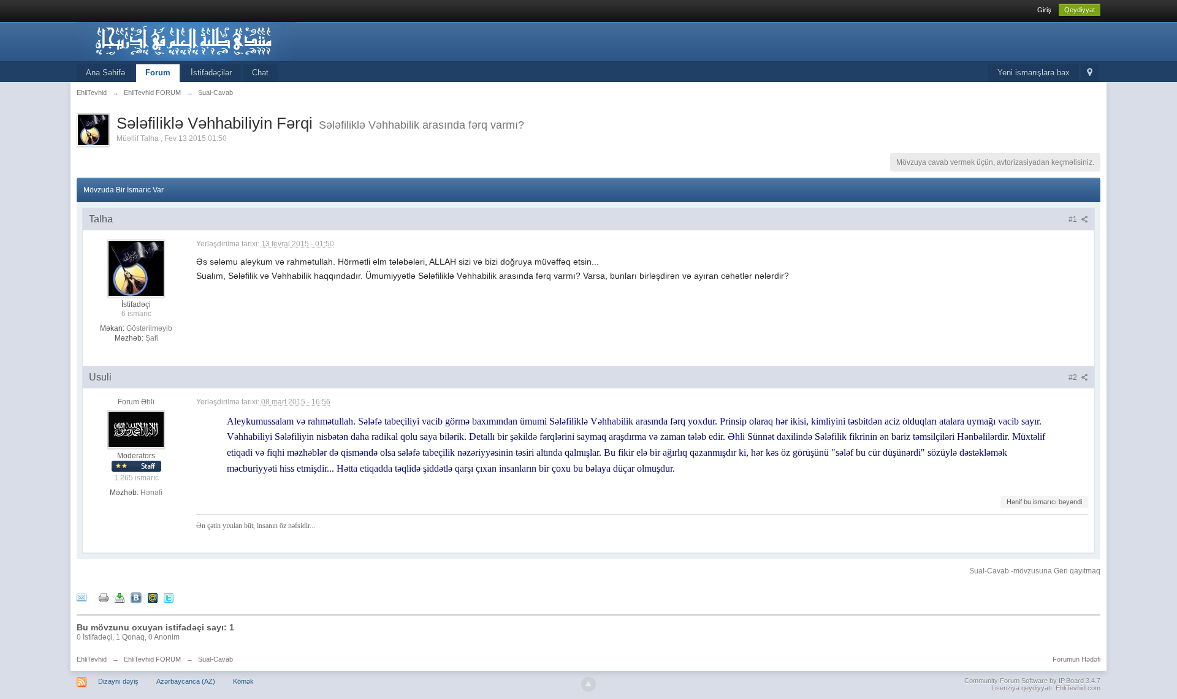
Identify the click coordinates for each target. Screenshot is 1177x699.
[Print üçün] (104, 597)
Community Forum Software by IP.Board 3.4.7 (1032, 680)
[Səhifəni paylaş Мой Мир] (153, 597)
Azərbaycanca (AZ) (185, 681)
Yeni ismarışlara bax (1033, 72)
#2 (1073, 377)
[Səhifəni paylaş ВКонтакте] (136, 597)
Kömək (243, 681)
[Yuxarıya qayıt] (588, 684)
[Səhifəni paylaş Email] (81, 597)
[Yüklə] (119, 597)
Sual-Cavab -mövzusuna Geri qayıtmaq (1034, 571)
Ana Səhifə (105, 72)
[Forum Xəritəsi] (1090, 73)
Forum (157, 72)
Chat (260, 72)
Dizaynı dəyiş (118, 681)
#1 (1073, 219)
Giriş (1044, 9)
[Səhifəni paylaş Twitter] (168, 597)
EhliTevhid (92, 659)
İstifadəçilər (211, 72)
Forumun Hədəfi (1076, 659)
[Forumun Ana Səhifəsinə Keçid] (186, 40)
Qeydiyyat (1079, 9)
